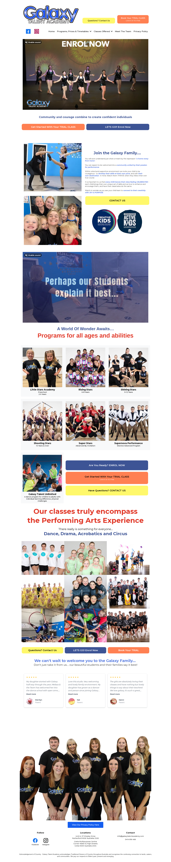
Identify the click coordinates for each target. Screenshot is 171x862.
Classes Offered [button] (102, 31)
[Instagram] (36, 31)
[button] (90, 31)
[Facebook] (28, 31)
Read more (31, 694)
